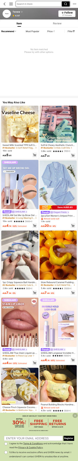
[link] (7, 14)
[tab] (19, 23)
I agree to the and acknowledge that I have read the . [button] (41, 445)
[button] (4, 4)
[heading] (34, 12)
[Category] (11, 4)
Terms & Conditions (33, 443)
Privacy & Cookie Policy (30, 447)
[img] (58, 207)
